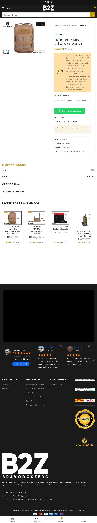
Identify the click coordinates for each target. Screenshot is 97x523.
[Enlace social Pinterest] (73, 151)
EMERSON (91, 176)
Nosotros (5, 384)
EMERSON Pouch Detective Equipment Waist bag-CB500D (12, 230)
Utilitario (82, 26)
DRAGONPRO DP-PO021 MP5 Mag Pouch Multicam (84, 233)
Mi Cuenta (30, 393)
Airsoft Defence (56, 384)
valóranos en (19, 364)
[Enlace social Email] (70, 151)
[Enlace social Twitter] (67, 151)
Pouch (74, 26)
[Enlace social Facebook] (45, 2)
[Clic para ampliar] (6, 50)
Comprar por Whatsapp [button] (71, 111)
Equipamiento (65, 26)
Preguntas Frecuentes (34, 397)
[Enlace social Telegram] (82, 151)
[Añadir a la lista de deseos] (18, 214)
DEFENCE (65, 147)
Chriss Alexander (52, 347)
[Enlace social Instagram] (48, 2)
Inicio (56, 26)
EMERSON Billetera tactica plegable (60, 228)
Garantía (29, 401)
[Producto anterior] (85, 29)
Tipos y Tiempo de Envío (35, 389)
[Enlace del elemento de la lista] (48, 492)
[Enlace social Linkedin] (76, 151)
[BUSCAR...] (92, 14)
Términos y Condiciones (35, 405)
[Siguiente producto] (90, 29)
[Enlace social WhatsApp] (51, 2)
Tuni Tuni (77, 347)
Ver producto (18, 219)
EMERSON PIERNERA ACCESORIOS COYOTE (36, 230)
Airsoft (4, 389)
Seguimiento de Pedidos (35, 384)
